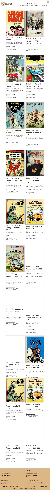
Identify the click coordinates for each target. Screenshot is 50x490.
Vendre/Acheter (34, 5)
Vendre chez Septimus (6, 473)
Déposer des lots (5, 476)
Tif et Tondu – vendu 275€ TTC (34, 269)
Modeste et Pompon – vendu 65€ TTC (14, 365)
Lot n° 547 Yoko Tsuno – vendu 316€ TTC (14, 181)
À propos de (44, 5)
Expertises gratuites (6, 475)
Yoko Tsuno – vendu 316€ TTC (34, 180)
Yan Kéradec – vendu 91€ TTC (34, 132)
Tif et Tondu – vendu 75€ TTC (33, 317)
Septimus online (24, 5)
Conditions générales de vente (7, 482)
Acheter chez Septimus (6, 472)
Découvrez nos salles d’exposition (33, 476)
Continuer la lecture (10, 46)
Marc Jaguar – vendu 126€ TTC (14, 276)
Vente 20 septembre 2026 (23, 4)
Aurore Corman (32, 488)
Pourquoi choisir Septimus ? (32, 473)
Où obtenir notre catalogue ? (32, 475)
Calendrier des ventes (36, 4)
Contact (27, 472)
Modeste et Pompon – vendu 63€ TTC (14, 311)
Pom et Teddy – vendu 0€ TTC (13, 228)
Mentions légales (4, 483)
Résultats (46, 4)
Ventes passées (13, 49)
